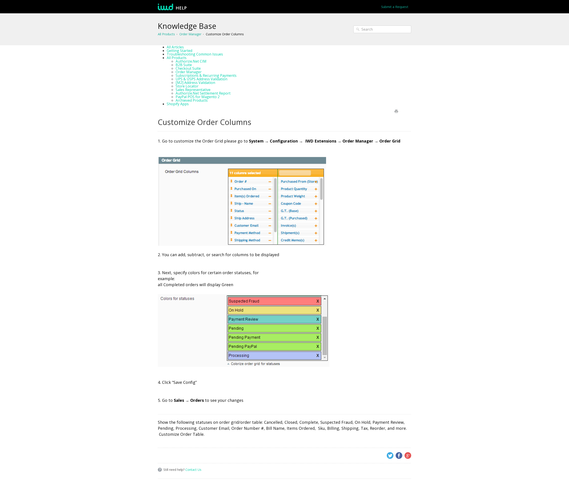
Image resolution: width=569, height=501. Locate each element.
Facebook (399, 455)
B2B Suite (184, 64)
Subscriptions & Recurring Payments (206, 75)
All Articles (175, 47)
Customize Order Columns (225, 34)
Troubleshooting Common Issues (195, 54)
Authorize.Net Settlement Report (203, 93)
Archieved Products (192, 100)
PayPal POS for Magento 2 (198, 96)
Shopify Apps (178, 103)
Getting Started (179, 50)
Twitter (390, 455)
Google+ (408, 455)
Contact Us (193, 469)
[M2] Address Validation (195, 82)
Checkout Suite (188, 68)
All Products (166, 34)
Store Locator (187, 86)
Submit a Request (394, 6)
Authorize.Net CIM (191, 61)
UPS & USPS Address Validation (201, 79)
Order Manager (190, 34)
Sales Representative (193, 89)
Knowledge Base (187, 26)
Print (396, 111)
